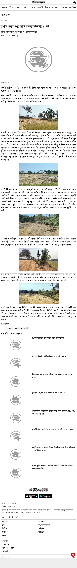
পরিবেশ (41, 528)
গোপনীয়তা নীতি (8, 548)
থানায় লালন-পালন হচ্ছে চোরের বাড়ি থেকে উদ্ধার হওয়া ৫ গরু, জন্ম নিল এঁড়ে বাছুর (53, 412)
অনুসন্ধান (5, 521)
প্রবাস (4, 532)
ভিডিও (4, 528)
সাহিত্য (41, 532)
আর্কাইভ (41, 521)
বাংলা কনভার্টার (44, 525)
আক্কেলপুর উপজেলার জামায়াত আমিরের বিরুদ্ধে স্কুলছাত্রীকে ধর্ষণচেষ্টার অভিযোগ (52, 467)
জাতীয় (23, 7)
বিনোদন (64, 7)
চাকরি (4, 535)
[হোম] (2, 20)
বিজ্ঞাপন (5, 541)
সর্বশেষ (4, 7)
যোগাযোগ (5, 544)
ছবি (3, 525)
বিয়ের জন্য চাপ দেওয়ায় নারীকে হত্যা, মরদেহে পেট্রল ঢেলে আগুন (52, 375)
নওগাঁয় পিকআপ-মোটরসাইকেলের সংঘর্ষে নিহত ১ (49, 356)
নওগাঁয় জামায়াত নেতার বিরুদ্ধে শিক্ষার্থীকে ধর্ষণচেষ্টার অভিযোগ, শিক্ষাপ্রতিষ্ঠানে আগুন (53, 448)
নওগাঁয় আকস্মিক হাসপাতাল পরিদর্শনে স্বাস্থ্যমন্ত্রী (48, 338)
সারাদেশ (31, 7)
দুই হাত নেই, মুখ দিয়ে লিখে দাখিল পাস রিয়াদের (48, 393)
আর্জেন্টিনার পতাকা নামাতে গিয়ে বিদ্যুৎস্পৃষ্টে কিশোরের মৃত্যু (52, 429)
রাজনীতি (40, 7)
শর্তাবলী (5, 551)
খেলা (57, 7)
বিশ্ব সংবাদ (49, 7)
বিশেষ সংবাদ (14, 7)
